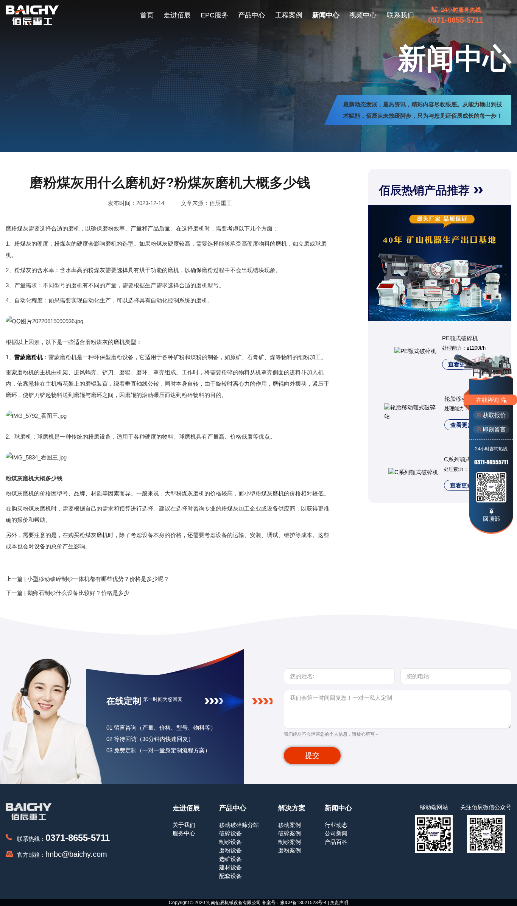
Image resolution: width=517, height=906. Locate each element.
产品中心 (251, 15)
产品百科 (336, 842)
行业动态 (336, 825)
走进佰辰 (177, 15)
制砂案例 (289, 842)
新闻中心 (325, 15)
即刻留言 (494, 429)
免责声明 (339, 902)
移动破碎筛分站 (239, 825)
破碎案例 (289, 833)
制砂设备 (230, 842)
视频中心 (363, 15)
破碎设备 (230, 833)
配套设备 (230, 876)
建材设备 (230, 867)
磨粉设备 (230, 850)
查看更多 (461, 425)
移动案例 (289, 825)
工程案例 (288, 15)
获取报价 (494, 415)
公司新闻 (336, 833)
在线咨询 (487, 399)
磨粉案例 (289, 850)
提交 (312, 756)
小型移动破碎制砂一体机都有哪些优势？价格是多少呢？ (98, 579)
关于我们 (184, 825)
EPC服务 (214, 15)
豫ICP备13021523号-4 (303, 902)
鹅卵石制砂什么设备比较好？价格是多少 (78, 593)
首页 (147, 15)
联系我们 (400, 15)
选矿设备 (230, 859)
